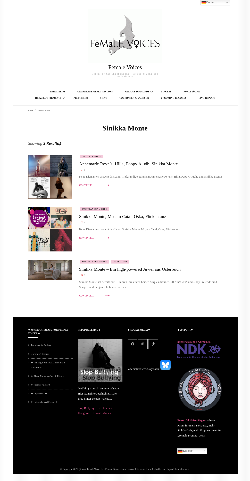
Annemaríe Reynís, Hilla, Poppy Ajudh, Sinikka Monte (128, 163)
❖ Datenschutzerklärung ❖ (44, 402)
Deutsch (187, 450)
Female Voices (125, 67)
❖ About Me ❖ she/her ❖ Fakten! (47, 376)
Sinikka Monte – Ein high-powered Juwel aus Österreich (130, 269)
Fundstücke (192, 91)
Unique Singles (92, 156)
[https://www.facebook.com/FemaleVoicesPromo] (132, 344)
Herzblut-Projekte (48, 98)
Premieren (80, 98)
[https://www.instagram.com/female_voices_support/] (143, 344)
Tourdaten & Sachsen (134, 98)
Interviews (57, 91)
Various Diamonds (137, 91)
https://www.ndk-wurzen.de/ (194, 341)
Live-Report (207, 98)
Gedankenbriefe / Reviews (95, 91)
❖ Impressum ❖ (39, 393)
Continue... (86, 185)
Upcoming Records (174, 98)
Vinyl (103, 98)
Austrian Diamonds (94, 209)
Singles (166, 91)
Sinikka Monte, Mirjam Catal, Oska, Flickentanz (122, 216)
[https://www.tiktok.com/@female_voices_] (153, 344)
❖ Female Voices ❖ (40, 385)
